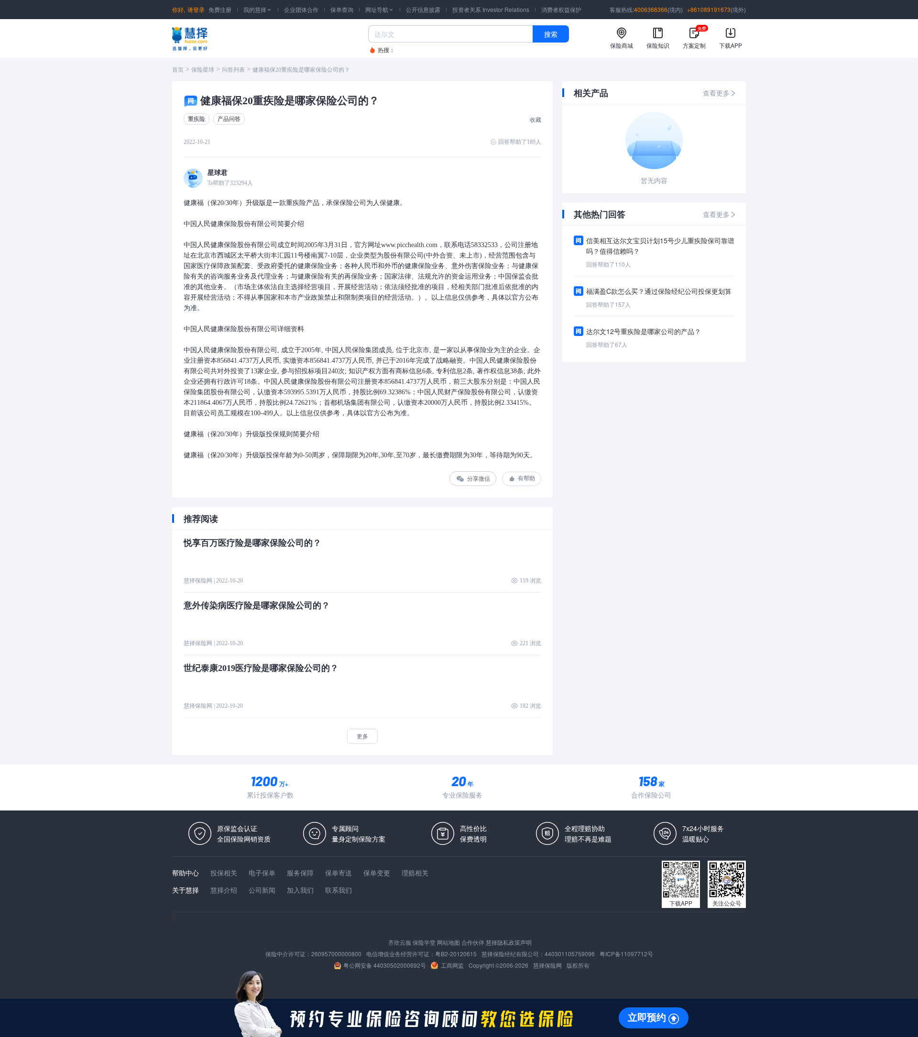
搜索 (550, 34)
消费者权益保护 (561, 9)
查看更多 (716, 92)
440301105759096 (570, 954)
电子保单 (262, 872)
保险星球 (202, 69)
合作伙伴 (472, 942)
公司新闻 (262, 890)
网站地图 (448, 942)
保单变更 (376, 872)
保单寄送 (338, 872)
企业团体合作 (301, 9)
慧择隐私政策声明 (509, 942)
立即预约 (647, 1017)
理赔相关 (415, 872)
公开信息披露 (423, 9)
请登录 (196, 9)
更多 (362, 736)
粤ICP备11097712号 (626, 954)
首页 (178, 69)
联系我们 (338, 890)
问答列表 (233, 69)
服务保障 (300, 872)
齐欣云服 (399, 942)
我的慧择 (257, 9)
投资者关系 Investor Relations (490, 9)
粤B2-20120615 (456, 954)
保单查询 (341, 9)
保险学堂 (424, 942)
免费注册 (219, 9)
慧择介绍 (223, 890)
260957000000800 (336, 954)
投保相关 (223, 872)
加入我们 (300, 890)
